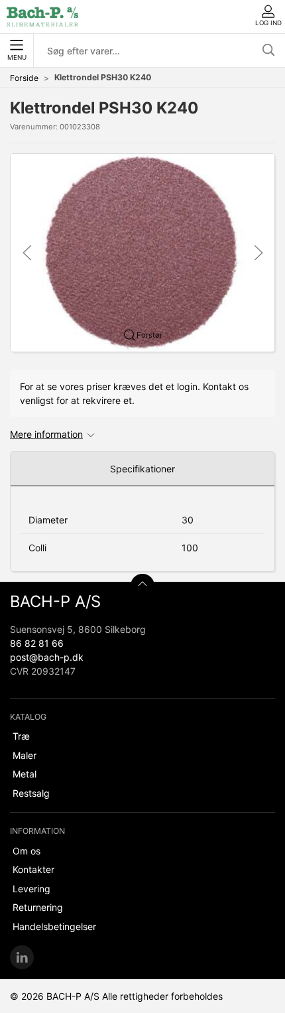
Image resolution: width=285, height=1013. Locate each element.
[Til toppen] (142, 586)
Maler (24, 755)
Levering (31, 888)
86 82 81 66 (37, 643)
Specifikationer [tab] (142, 468)
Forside (24, 78)
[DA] (42, 16)
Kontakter (33, 869)
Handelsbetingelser (54, 926)
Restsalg (31, 793)
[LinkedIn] (22, 957)
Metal (24, 773)
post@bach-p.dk (47, 657)
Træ (21, 736)
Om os (26, 850)
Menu (17, 57)
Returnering (38, 907)
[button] (142, 251)
